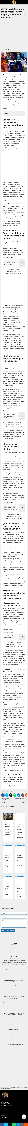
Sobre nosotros (4, 1117)
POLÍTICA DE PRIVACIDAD (7, 1105)
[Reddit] (26, 1124)
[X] (10, 795)
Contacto (3, 1115)
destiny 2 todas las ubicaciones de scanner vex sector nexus (6, 800)
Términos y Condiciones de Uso (8, 1107)
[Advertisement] (14, 33)
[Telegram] (18, 795)
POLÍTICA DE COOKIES (6, 1103)
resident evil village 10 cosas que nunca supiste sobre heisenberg (20, 800)
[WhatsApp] (14, 795)
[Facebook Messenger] (7, 795)
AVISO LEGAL (4, 1102)
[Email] (22, 795)
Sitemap (3, 1114)
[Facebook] (3, 795)
